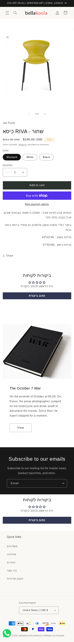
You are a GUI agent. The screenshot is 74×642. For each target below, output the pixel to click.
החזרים (11, 562)
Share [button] (9, 255)
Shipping (22, 145)
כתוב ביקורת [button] (37, 295)
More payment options (37, 204)
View (20, 427)
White (30, 157)
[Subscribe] (63, 483)
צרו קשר (12, 570)
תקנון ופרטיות (15, 578)
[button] (7, 13)
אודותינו (11, 554)
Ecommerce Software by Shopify (47, 636)
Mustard (12, 157)
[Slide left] (29, 114)
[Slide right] (45, 114)
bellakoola (24, 636)
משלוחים (12, 546)
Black (46, 157)
